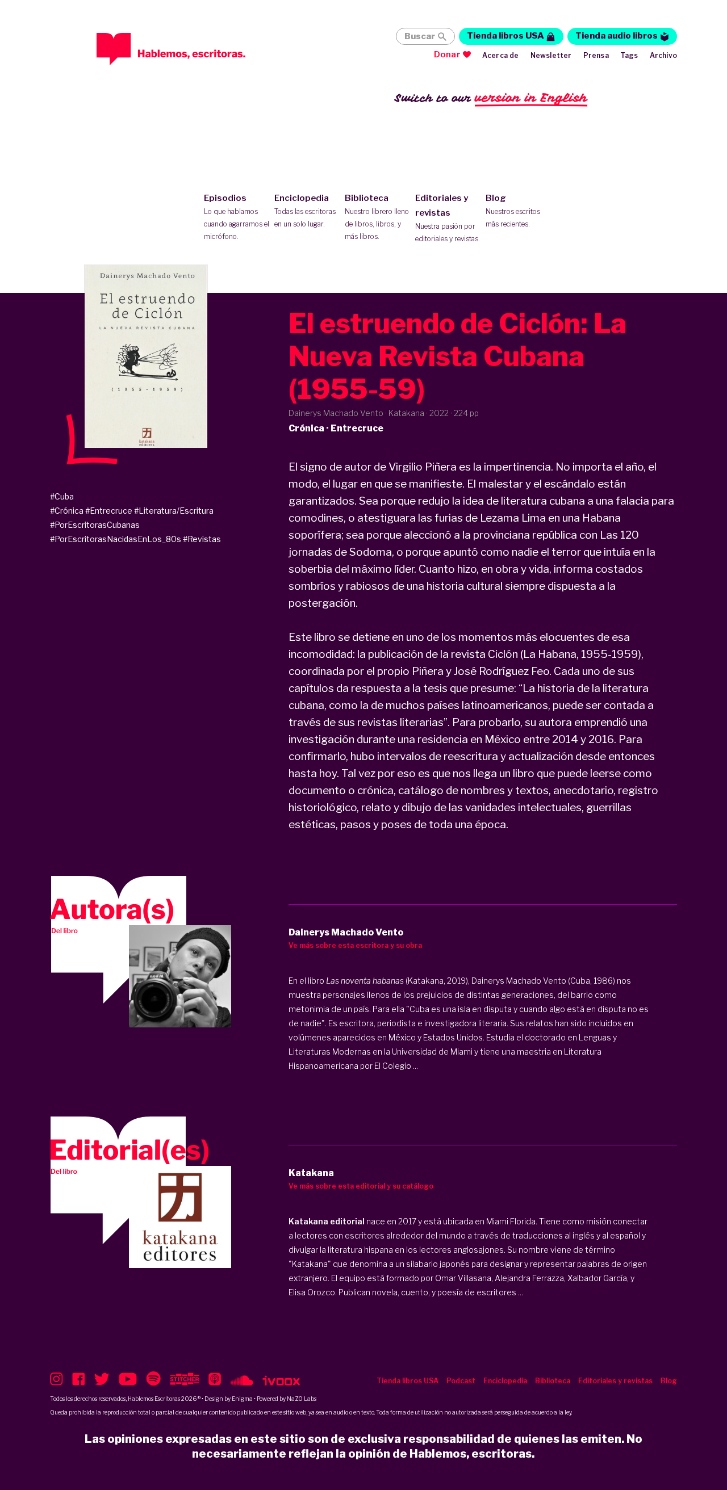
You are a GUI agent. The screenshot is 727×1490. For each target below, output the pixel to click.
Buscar (419, 36)
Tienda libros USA (505, 36)
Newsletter (551, 55)
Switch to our (491, 97)
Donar (447, 54)
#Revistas (202, 539)
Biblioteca (377, 217)
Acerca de (500, 55)
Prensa (596, 55)
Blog (513, 210)
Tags (629, 55)
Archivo (663, 55)
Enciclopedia (305, 210)
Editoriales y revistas (447, 218)
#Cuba (62, 496)
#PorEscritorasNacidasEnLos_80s (115, 539)
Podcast (460, 1380)
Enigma (242, 1398)
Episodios (236, 217)
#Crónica (66, 510)
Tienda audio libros (616, 36)
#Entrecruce (108, 510)
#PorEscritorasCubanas (95, 525)
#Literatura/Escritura (174, 510)
